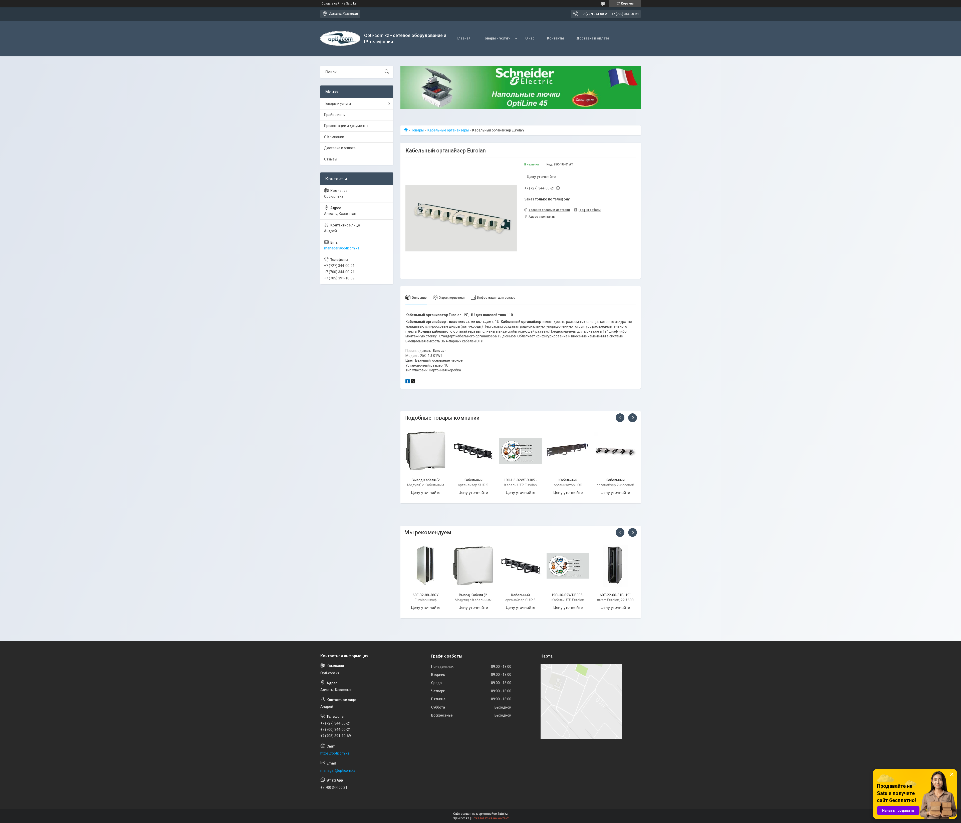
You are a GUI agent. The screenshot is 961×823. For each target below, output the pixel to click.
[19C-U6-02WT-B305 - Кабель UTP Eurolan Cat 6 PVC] (520, 451)
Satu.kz (503, 814)
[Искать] (387, 72)
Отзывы (330, 159)
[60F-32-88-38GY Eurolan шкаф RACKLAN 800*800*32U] (425, 565)
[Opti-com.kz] (340, 38)
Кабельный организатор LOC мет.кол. (568, 485)
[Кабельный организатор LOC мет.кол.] (568, 451)
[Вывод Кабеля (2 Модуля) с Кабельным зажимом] (425, 451)
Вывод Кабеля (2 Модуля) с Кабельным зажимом (425, 485)
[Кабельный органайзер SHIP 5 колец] (473, 451)
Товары (417, 130)
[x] (413, 382)
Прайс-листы (334, 115)
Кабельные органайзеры (448, 130)
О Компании (334, 137)
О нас (530, 38)
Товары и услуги (497, 38)
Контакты (555, 38)
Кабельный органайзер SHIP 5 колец (473, 485)
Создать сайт (331, 3)
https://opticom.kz (334, 753)
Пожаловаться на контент (490, 818)
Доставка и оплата (592, 38)
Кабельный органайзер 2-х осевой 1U (615, 485)
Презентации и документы (346, 126)
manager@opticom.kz (341, 248)
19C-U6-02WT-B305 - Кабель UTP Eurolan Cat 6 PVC (520, 485)
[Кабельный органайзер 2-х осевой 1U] (615, 451)
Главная (463, 38)
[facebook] (407, 382)
